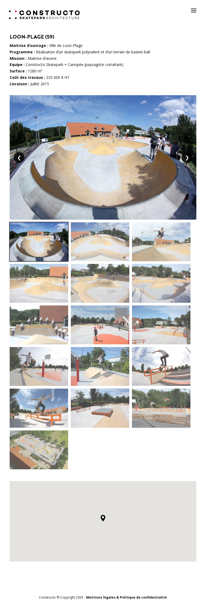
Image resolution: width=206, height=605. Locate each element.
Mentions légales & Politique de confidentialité (126, 597)
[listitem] (39, 241)
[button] (103, 518)
